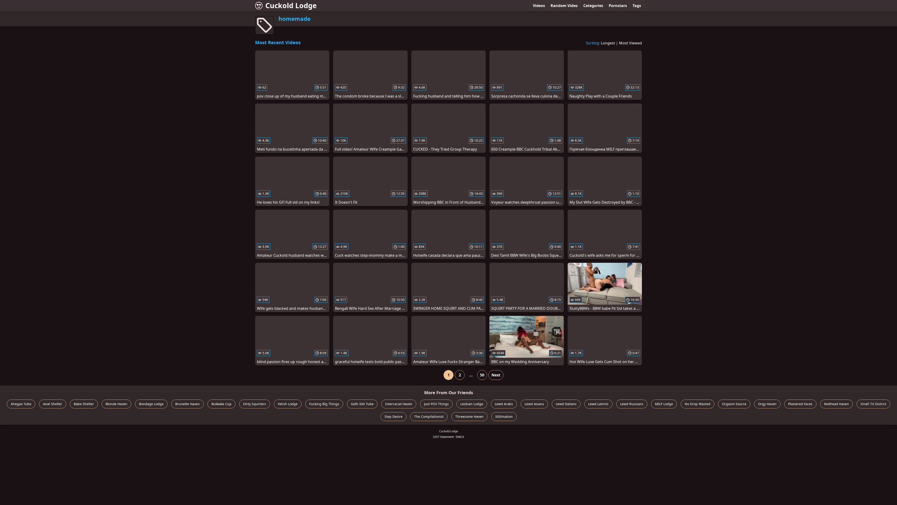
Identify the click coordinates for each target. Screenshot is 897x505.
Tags (637, 5)
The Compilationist (429, 416)
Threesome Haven (469, 416)
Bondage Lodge (151, 404)
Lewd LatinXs (598, 404)
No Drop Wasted (697, 404)
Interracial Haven (398, 404)
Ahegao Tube (21, 404)
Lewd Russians (631, 404)
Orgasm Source (734, 404)
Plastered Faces (800, 404)
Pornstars (618, 5)
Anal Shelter (52, 404)
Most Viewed (630, 43)
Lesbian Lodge (471, 404)
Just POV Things (436, 404)
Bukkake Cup (221, 404)
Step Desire (393, 416)
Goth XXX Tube (362, 404)
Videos (539, 5)
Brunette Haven (187, 404)
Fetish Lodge (288, 404)
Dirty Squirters (254, 404)
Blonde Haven (116, 404)
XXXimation (504, 416)
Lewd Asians (534, 404)
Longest (608, 43)
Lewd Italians (566, 404)
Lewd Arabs (504, 404)
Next (495, 375)
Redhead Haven (836, 404)
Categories (593, 5)
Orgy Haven (767, 404)
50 (482, 375)
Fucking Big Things (324, 404)
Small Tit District (873, 404)
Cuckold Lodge (291, 5)
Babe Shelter (84, 404)
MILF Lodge (664, 404)
